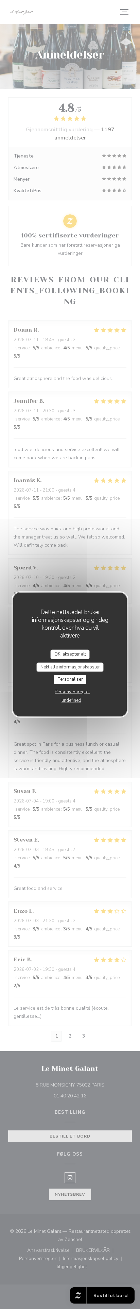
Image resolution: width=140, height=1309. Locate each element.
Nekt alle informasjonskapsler (70, 667)
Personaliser (70, 679)
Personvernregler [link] (72, 692)
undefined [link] (71, 700)
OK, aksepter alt (70, 654)
